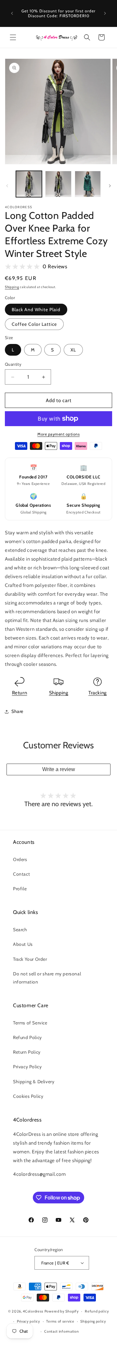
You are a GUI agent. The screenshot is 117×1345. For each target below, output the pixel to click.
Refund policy (97, 1311)
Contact (21, 874)
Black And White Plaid (36, 309)
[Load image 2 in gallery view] (58, 184)
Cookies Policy (28, 1096)
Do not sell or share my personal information (47, 978)
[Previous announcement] (12, 13)
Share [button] (17, 711)
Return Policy (27, 1052)
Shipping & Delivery (33, 1082)
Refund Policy (27, 1037)
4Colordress (33, 1311)
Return (19, 693)
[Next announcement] (105, 13)
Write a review (58, 769)
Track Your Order (30, 959)
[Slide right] (110, 186)
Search (20, 930)
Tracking (97, 693)
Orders (20, 859)
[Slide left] (7, 186)
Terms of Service (30, 1023)
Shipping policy (93, 1321)
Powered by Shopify (62, 1311)
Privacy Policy (27, 1067)
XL (73, 350)
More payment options (58, 434)
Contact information (61, 1331)
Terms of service (60, 1321)
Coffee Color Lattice (34, 324)
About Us (23, 944)
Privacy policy (28, 1321)
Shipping (12, 287)
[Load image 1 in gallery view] (29, 184)
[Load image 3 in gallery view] (88, 184)
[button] (13, 37)
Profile (20, 889)
